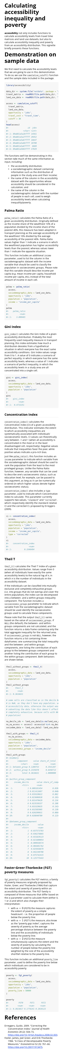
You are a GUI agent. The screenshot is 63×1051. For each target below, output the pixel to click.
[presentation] (9, 897)
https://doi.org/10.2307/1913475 (25, 1047)
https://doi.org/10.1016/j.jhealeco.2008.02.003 (32, 1034)
